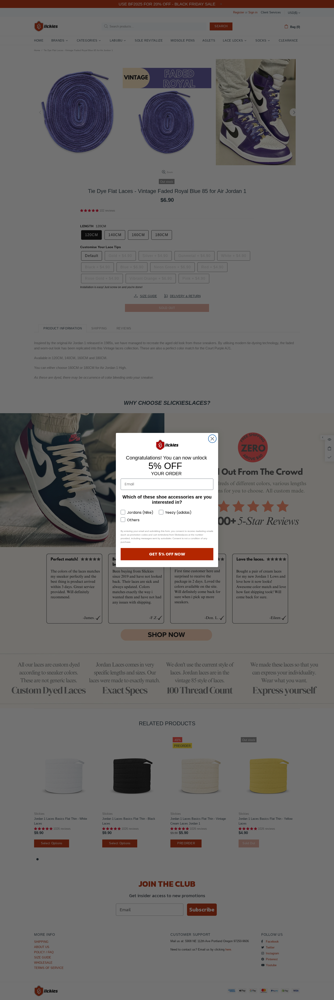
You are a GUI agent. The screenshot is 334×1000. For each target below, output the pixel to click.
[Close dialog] (212, 439)
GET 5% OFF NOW (167, 554)
